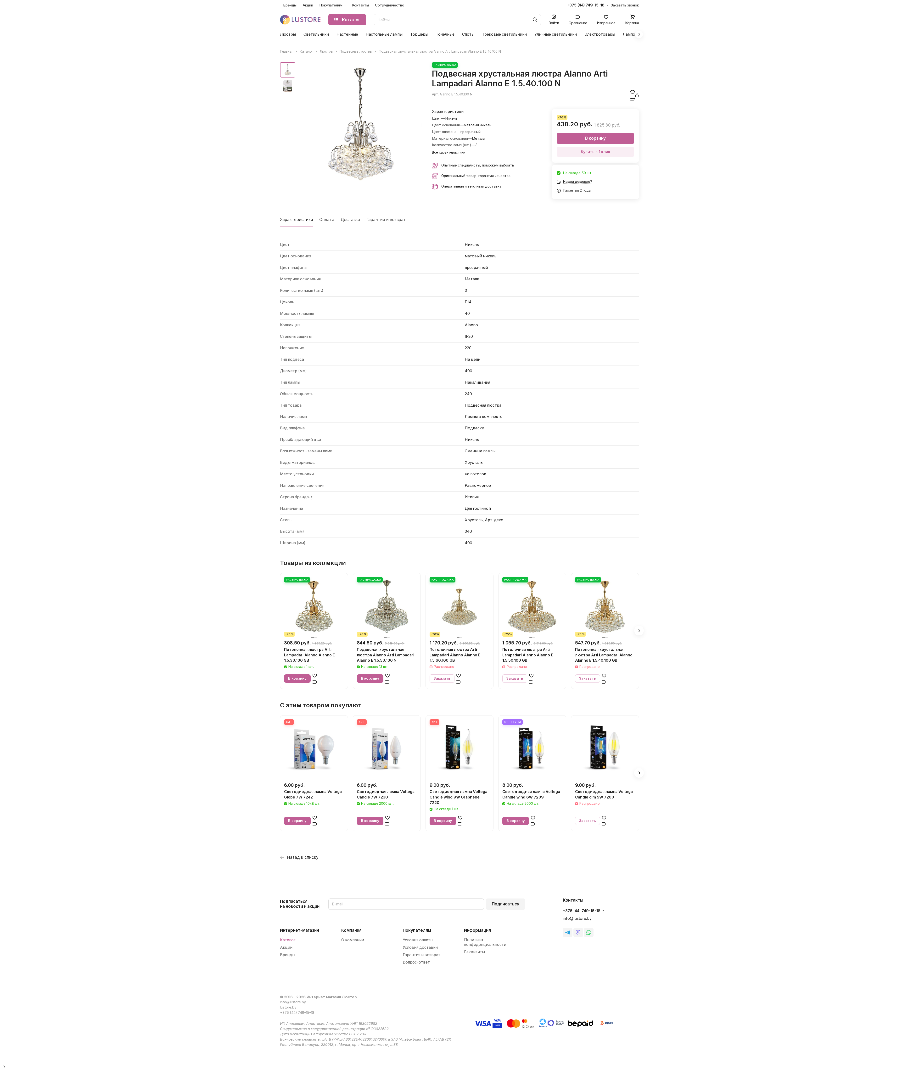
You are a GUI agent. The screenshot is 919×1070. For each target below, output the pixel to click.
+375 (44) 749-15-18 (586, 5)
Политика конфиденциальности (485, 942)
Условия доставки (420, 947)
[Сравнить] (632, 98)
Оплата (326, 219)
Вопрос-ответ (416, 962)
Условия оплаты (418, 940)
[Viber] (578, 932)
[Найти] (535, 19)
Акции (286, 947)
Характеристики (296, 219)
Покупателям (417, 930)
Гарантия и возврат (386, 219)
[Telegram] (567, 932)
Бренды (287, 955)
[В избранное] (632, 92)
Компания (351, 930)
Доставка (350, 219)
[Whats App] (589, 932)
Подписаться (505, 904)
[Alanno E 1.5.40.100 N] (360, 124)
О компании (352, 940)
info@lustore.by (577, 918)
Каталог (287, 940)
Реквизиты (474, 952)
